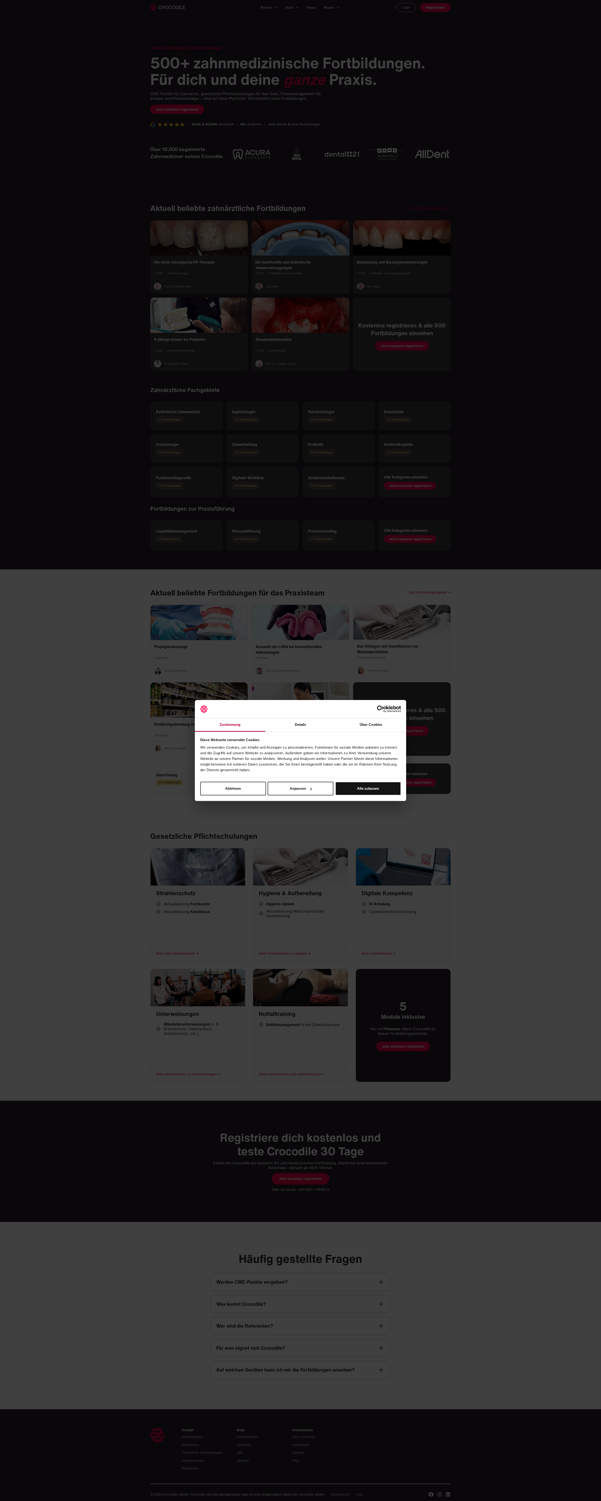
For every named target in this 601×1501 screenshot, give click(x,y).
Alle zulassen (368, 788)
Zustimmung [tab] (230, 725)
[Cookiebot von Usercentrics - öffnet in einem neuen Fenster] (380, 709)
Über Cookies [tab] (371, 725)
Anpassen (298, 788)
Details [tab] (300, 725)
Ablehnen (233, 788)
